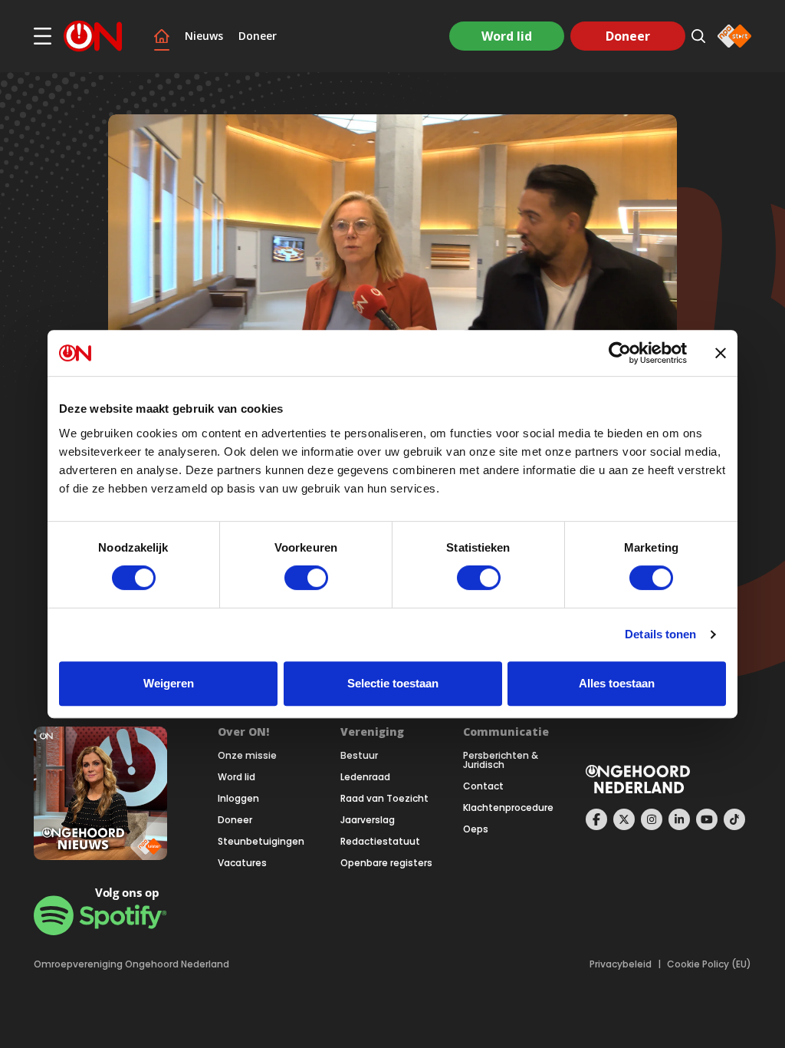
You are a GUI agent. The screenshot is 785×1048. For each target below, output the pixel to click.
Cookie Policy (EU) (709, 964)
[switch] (306, 577)
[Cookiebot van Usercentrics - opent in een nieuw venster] (620, 352)
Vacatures (242, 863)
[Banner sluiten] (720, 353)
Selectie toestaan (392, 683)
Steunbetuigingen (261, 841)
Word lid (506, 36)
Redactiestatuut (380, 841)
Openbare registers (386, 863)
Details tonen (660, 634)
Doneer (257, 36)
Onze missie (247, 755)
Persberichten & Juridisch (500, 760)
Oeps (475, 829)
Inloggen (238, 798)
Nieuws (204, 36)
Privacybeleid (621, 964)
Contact (483, 786)
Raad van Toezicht (384, 798)
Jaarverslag (367, 820)
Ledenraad (365, 777)
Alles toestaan (617, 683)
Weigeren (168, 683)
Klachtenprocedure (508, 807)
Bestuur (359, 755)
